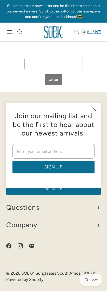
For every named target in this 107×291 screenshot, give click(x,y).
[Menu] (9, 32)
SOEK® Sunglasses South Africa (51, 273)
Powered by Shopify (24, 279)
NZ (97, 31)
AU (89, 31)
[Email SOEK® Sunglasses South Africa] (35, 246)
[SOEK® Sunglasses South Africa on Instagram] (23, 246)
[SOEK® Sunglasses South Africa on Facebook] (12, 246)
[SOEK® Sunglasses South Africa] (53, 32)
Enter (53, 79)
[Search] (20, 32)
